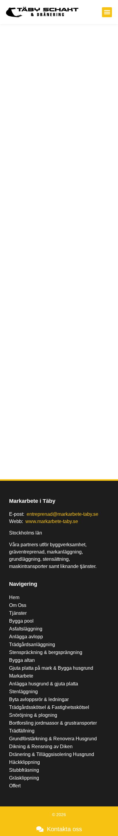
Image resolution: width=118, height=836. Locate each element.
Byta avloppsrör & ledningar (39, 699)
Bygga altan (22, 660)
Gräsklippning (24, 777)
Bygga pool (21, 621)
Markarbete (21, 675)
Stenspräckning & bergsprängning (45, 652)
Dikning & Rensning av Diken (41, 746)
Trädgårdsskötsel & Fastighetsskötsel (49, 707)
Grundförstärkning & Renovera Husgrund (53, 738)
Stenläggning (23, 691)
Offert (15, 785)
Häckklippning (24, 762)
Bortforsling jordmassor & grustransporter (53, 723)
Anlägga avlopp (26, 636)
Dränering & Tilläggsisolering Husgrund (51, 754)
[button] (107, 12)
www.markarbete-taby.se (51, 521)
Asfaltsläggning (25, 628)
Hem (14, 597)
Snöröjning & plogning (33, 715)
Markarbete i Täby (32, 501)
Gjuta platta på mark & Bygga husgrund (51, 668)
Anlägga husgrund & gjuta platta (43, 683)
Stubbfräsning (24, 770)
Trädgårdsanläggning (32, 644)
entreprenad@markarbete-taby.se (62, 514)
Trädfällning (21, 730)
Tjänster (18, 613)
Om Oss (17, 605)
